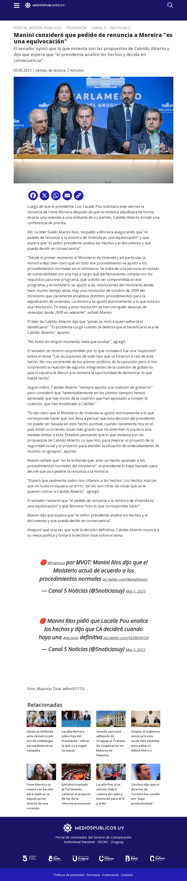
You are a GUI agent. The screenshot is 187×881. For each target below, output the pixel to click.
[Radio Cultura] (157, 858)
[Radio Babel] (131, 858)
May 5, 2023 (135, 591)
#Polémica (56, 562)
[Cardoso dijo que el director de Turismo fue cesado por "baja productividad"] (146, 772)
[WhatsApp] (56, 197)
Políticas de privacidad (69, 875)
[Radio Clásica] (106, 858)
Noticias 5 (120, 27)
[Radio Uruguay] (80, 858)
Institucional (110, 875)
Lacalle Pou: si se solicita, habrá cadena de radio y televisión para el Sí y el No (110, 793)
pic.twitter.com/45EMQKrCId (126, 637)
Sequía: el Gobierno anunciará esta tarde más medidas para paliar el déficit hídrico (145, 740)
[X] (44, 197)
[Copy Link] (78, 197)
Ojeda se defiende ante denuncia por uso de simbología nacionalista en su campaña (40, 740)
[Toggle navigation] (16, 5)
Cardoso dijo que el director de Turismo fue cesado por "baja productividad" (145, 793)
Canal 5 (98, 27)
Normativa (93, 875)
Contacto (127, 875)
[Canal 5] (29, 858)
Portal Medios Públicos (38, 27)
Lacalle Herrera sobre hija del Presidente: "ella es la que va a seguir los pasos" (76, 740)
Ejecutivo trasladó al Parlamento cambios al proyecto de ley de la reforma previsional (76, 793)
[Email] (67, 197)
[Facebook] (33, 197)
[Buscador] (170, 5)
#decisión (70, 637)
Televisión (76, 27)
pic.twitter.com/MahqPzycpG (125, 579)
